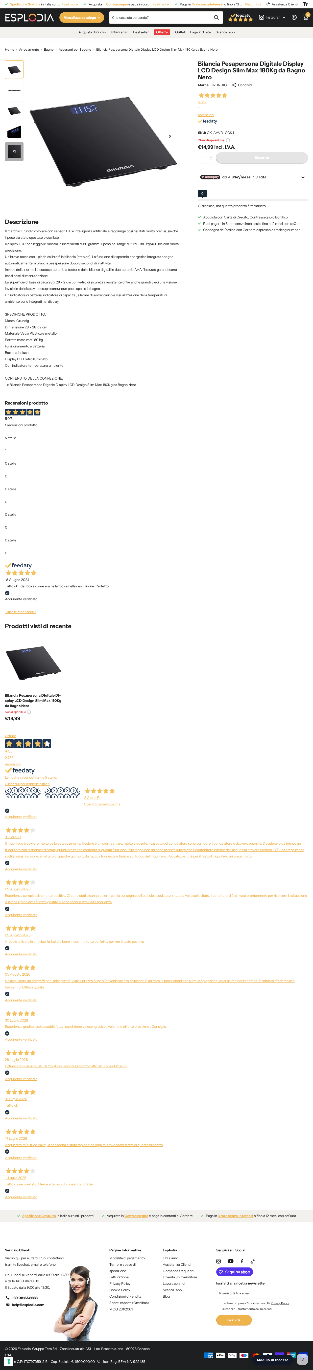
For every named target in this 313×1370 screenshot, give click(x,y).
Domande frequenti (178, 1271)
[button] (212, 154)
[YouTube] (230, 1261)
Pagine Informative (125, 1250)
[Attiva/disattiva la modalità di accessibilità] (305, 4)
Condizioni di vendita (125, 1296)
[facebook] (242, 1261)
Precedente (23, 793)
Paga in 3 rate (200, 32)
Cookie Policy (119, 1290)
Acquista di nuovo (92, 32)
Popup (228, 140)
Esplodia (170, 1250)
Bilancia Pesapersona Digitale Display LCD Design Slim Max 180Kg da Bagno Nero (33, 700)
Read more (69, 4)
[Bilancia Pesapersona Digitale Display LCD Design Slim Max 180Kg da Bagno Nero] (33, 661)
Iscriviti (234, 1320)
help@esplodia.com (28, 1305)
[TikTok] (253, 1261)
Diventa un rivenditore (180, 1277)
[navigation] (14, 69)
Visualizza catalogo (80, 17)
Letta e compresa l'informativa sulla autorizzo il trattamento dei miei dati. (255, 1305)
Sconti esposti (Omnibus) (129, 1303)
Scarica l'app (225, 32)
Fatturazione (119, 1277)
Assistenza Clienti (177, 1264)
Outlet (180, 32)
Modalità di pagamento (127, 1258)
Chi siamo (170, 1258)
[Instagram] (218, 1261)
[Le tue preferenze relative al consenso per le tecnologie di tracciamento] (8, 1361)
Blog (166, 1296)
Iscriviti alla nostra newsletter (241, 1283)
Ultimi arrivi (119, 32)
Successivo (62, 793)
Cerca (216, 17)
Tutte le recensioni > (20, 612)
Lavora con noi (174, 1283)
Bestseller (141, 32)
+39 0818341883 (25, 1298)
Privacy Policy (119, 1283)
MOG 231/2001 (121, 1309)
